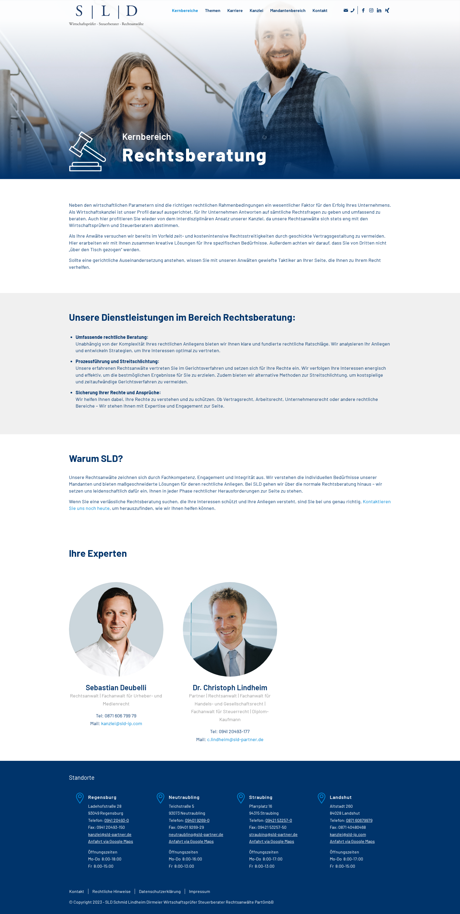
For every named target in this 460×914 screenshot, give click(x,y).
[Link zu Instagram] (371, 10)
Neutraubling (184, 797)
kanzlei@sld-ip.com (121, 723)
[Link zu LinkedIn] (379, 10)
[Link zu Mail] (346, 10)
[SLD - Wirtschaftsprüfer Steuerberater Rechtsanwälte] (106, 21)
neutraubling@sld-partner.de (196, 834)
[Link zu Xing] (387, 10)
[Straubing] (236, 800)
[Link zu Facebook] (363, 10)
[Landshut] (317, 800)
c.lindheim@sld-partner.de (235, 739)
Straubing (261, 797)
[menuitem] (76, 891)
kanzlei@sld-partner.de (110, 834)
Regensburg (102, 797)
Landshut (341, 797)
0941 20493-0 (116, 820)
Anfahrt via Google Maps (110, 841)
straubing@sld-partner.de (273, 834)
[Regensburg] (75, 800)
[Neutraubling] (156, 800)
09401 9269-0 (197, 820)
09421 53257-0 (278, 820)
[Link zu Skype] (352, 10)
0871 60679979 (359, 820)
